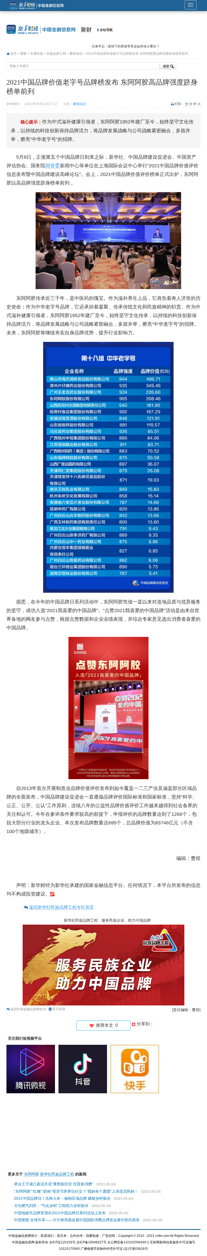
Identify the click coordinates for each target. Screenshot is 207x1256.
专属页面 (36, 53)
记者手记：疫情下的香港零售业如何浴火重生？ (126, 44)
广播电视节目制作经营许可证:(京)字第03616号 (114, 1249)
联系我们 (47, 1236)
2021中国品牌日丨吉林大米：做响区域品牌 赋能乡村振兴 (62, 1198)
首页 (13, 53)
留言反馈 (58, 1009)
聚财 (86, 30)
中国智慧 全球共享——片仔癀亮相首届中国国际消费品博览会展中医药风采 (77, 1220)
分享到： (145, 1024)
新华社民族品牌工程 (57, 1174)
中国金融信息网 (23, 1242)
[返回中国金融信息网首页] (52, 894)
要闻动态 (76, 53)
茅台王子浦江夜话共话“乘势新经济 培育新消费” (53, 1184)
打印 (178, 104)
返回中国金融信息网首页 (28, 1009)
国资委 (52, 165)
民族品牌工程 (56, 53)
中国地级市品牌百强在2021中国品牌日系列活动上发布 (60, 1213)
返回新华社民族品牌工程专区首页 (61, 907)
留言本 (62, 1236)
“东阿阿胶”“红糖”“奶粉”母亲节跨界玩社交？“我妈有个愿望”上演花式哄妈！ (76, 1191)
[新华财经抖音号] (84, 1069)
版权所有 (41, 1242)
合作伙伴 (76, 1236)
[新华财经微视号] (32, 1069)
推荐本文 (106, 1025)
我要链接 (92, 1236)
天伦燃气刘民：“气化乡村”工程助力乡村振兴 (51, 1205)
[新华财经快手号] (136, 1069)
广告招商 (108, 1236)
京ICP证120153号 (62, 1242)
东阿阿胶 (31, 1174)
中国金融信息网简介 (22, 1236)
